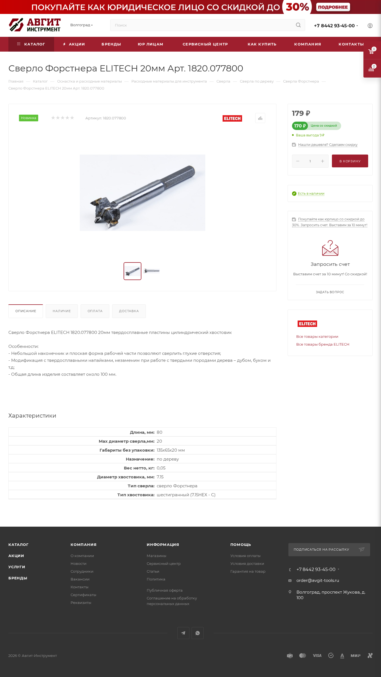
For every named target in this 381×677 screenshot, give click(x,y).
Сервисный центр (164, 563)
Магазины (156, 555)
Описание (25, 311)
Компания (84, 544)
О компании (82, 555)
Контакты (79, 587)
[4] (67, 118)
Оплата (95, 311)
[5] (71, 118)
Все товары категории (317, 336)
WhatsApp (198, 633)
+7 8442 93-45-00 (334, 25)
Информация (163, 544)
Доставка (129, 311)
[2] (57, 118)
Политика (156, 579)
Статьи (153, 571)
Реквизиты (81, 602)
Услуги (16, 567)
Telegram (183, 633)
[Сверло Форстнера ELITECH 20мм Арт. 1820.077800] (142, 193)
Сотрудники (82, 571)
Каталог (18, 544)
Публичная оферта (165, 590)
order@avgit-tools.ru (317, 580)
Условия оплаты (245, 555)
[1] (52, 118)
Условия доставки (247, 563)
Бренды (17, 578)
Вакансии (80, 579)
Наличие (62, 311)
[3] (62, 118)
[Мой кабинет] (370, 26)
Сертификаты (83, 594)
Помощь (240, 544)
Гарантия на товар (248, 571)
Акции (16, 555)
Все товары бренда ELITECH (322, 344)
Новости (78, 563)
